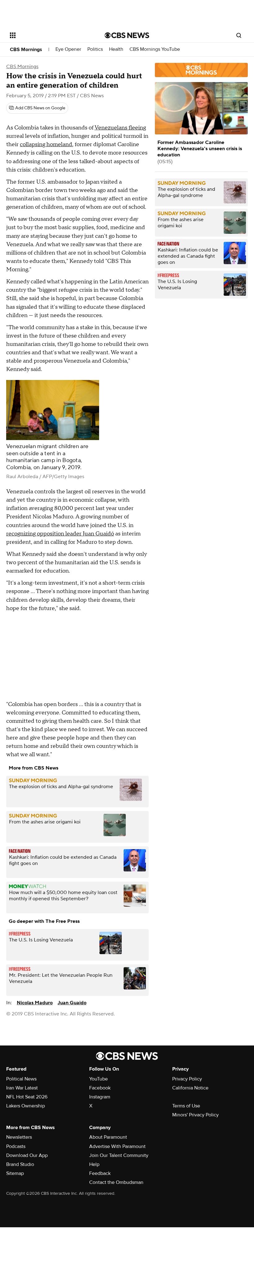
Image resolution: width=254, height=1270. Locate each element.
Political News (21, 1078)
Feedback (100, 1173)
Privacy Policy (187, 1078)
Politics (95, 49)
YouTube (98, 1078)
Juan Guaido (72, 1003)
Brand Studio (20, 1164)
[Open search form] (239, 35)
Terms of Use (186, 1105)
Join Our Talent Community (118, 1155)
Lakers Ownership (25, 1105)
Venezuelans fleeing (120, 127)
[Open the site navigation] (49, 35)
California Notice (190, 1087)
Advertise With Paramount (117, 1146)
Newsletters (19, 1137)
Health (116, 49)
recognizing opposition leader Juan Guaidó (60, 533)
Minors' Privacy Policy (195, 1114)
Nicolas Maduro (35, 1003)
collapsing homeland (46, 144)
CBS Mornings (26, 49)
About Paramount (108, 1137)
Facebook (100, 1087)
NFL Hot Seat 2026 (26, 1096)
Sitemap (15, 1173)
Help (94, 1164)
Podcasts (15, 1146)
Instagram (99, 1096)
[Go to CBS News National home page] (127, 35)
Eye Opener (68, 49)
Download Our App (27, 1155)
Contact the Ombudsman (116, 1182)
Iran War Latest (22, 1087)
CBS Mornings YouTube (154, 49)
